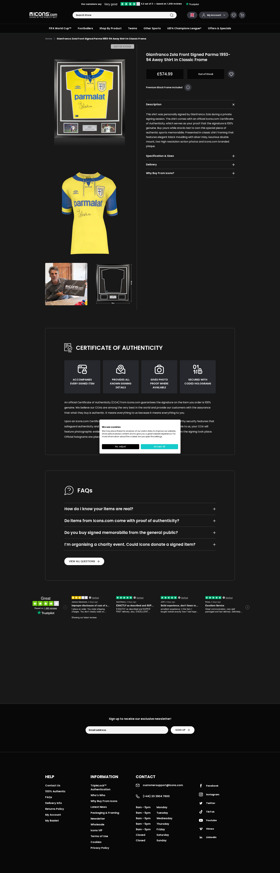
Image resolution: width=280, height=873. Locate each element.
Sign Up (180, 730)
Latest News (99, 807)
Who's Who (98, 795)
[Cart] (242, 15)
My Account (53, 815)
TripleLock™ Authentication (100, 787)
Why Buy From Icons (104, 801)
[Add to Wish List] (231, 74)
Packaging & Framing (105, 813)
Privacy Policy (100, 848)
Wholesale (97, 824)
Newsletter (98, 819)
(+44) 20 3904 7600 (156, 796)
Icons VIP (96, 830)
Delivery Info (53, 803)
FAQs (48, 797)
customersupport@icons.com (163, 785)
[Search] (171, 15)
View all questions (82, 561)
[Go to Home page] (43, 15)
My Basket (52, 820)
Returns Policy (54, 809)
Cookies (96, 842)
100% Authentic (55, 791)
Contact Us (52, 785)
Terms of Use (99, 836)
